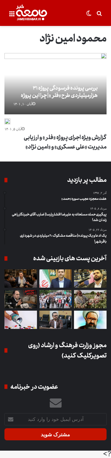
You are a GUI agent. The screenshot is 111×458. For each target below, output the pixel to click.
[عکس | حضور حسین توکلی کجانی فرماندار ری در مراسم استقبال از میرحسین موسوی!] (55, 299)
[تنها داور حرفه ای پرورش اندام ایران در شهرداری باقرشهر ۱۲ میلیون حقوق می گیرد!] (90, 278)
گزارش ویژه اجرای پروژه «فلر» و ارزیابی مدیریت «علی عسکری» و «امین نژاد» (65, 142)
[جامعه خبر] (31, 13)
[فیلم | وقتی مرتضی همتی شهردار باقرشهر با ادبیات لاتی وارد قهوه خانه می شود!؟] (20, 278)
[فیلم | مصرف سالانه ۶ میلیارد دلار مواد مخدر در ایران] (90, 299)
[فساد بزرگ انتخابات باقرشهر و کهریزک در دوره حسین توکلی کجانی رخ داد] (55, 278)
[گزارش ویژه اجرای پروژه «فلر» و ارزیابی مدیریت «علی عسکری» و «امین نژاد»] (7, 121)
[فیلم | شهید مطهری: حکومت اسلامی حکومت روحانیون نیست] (90, 320)
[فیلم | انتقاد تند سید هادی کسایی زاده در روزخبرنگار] (55, 320)
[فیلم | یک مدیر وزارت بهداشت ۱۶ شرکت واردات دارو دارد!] (20, 320)
